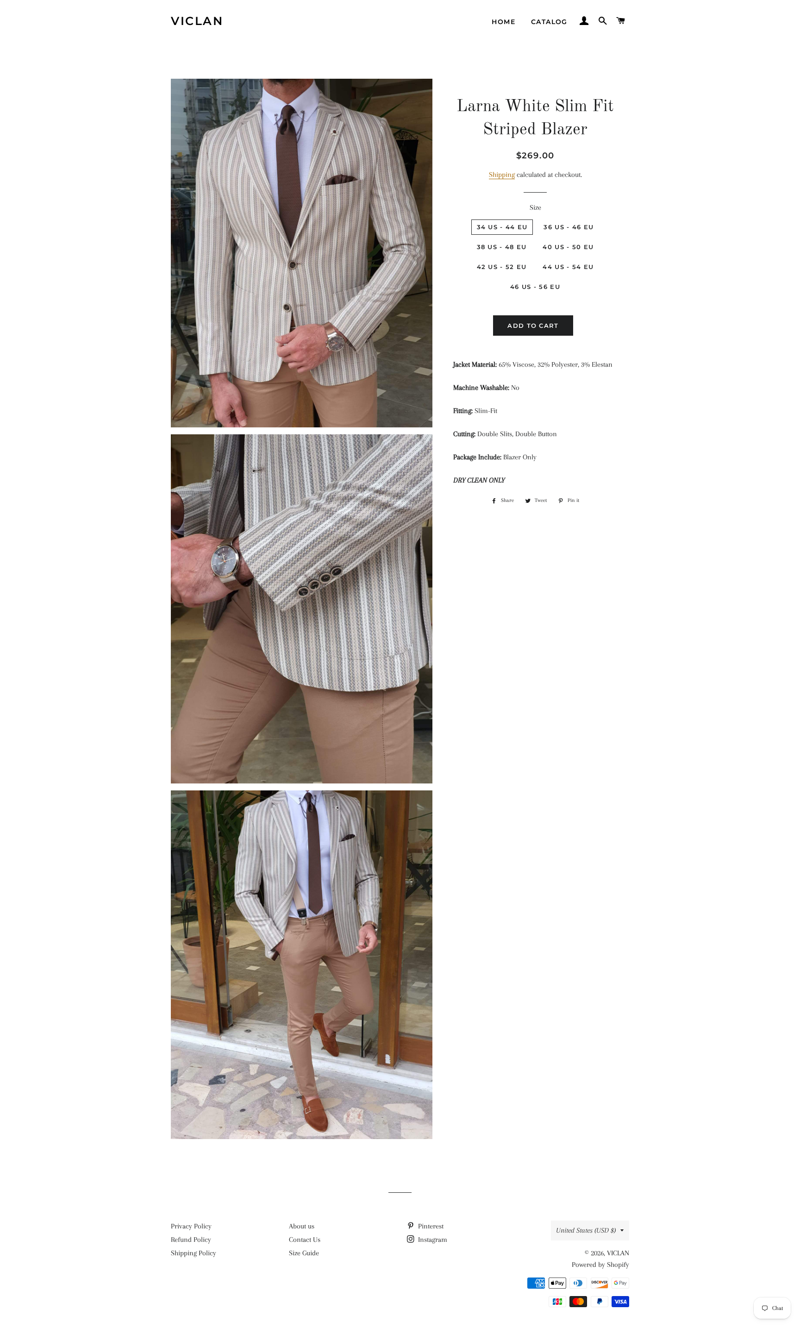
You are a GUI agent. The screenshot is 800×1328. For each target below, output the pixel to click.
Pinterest (430, 1226)
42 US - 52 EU (502, 266)
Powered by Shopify (600, 1264)
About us (301, 1226)
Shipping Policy (193, 1253)
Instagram (431, 1239)
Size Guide (304, 1253)
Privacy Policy (191, 1226)
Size (535, 207)
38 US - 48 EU (502, 247)
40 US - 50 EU (568, 247)
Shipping (502, 174)
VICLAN (197, 21)
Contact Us (304, 1239)
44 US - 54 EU (568, 266)
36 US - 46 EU (569, 227)
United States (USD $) (586, 1230)
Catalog (549, 22)
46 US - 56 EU (535, 286)
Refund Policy (191, 1239)
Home (503, 22)
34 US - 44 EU (502, 227)
